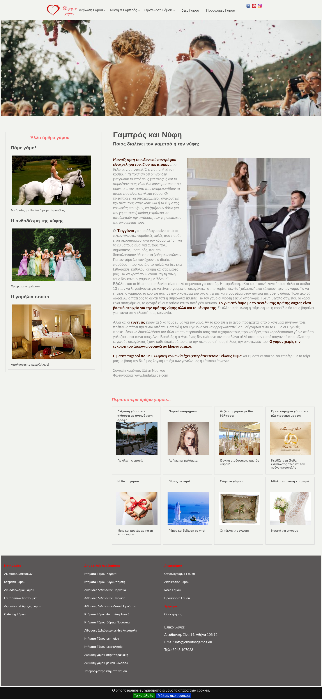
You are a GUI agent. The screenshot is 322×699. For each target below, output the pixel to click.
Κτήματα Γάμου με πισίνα (101, 638)
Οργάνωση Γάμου (158, 10)
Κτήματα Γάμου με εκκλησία (103, 646)
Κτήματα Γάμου (14, 582)
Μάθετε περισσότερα (174, 695)
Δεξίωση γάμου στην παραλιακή (106, 655)
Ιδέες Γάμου (190, 10)
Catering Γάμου (15, 614)
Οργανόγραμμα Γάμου (179, 573)
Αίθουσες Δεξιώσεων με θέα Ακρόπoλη (110, 630)
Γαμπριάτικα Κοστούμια (20, 598)
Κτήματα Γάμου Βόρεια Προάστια (107, 622)
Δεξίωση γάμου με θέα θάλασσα (106, 663)
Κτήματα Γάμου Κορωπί (100, 573)
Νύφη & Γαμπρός (124, 10)
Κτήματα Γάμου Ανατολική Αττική (106, 614)
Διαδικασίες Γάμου (176, 582)
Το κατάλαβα (143, 695)
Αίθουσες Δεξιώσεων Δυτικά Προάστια (110, 606)
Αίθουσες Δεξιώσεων (18, 573)
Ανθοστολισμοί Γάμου (19, 590)
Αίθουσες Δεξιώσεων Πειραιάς (104, 598)
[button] (248, 7)
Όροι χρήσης (173, 614)
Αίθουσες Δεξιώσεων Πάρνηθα (105, 590)
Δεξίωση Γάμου (91, 10)
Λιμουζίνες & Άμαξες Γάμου (22, 606)
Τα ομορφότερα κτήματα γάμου (105, 671)
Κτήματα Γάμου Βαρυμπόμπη (104, 582)
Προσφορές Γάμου (220, 10)
